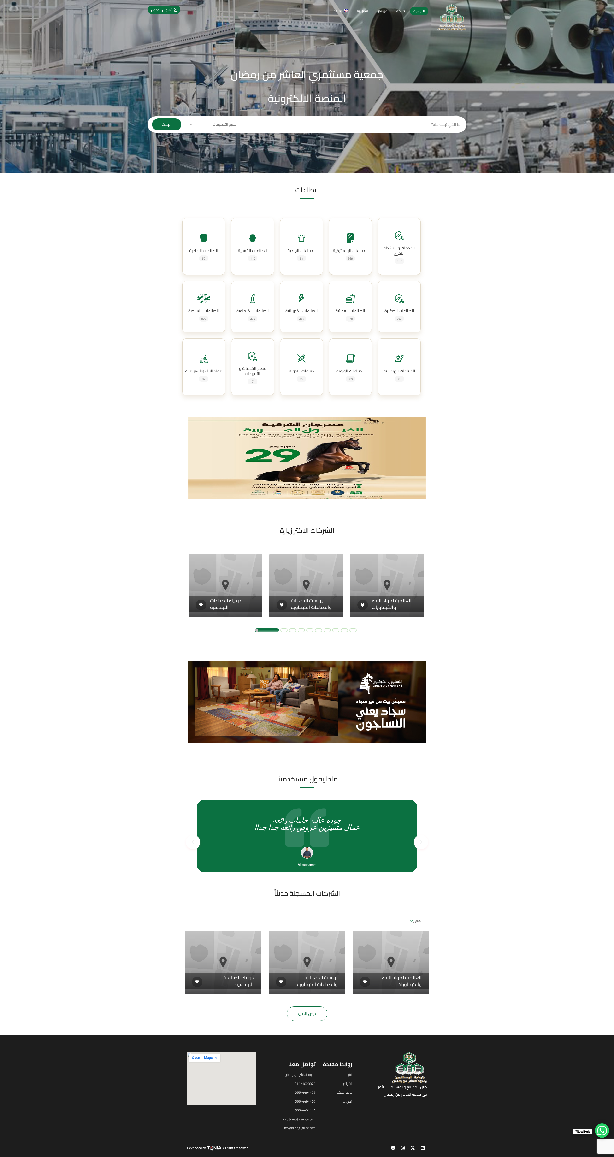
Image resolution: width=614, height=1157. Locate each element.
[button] (252, 124)
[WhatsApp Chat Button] (602, 1130)
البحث (167, 124)
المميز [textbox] (417, 920)
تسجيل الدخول (161, 9)
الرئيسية (419, 10)
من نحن (382, 10)
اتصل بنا (362, 10)
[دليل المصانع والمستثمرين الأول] (451, 17)
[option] (225, 585)
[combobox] (417, 920)
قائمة (400, 10)
